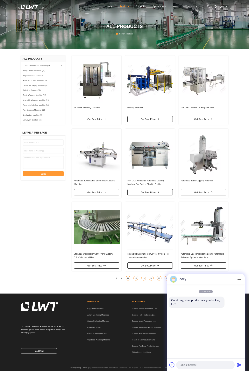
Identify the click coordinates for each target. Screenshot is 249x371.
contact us (191, 6)
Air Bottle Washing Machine (87, 107)
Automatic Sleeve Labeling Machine (197, 107)
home (110, 6)
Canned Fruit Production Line (144, 334)
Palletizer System (94, 327)
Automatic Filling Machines (98, 315)
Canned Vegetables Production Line (146, 327)
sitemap (86, 368)
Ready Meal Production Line (143, 340)
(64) (36, 66)
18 (136, 278)
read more (39, 351)
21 (159, 278)
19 (144, 278)
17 (128, 278)
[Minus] (239, 279)
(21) (32, 120)
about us (141, 6)
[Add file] (172, 364)
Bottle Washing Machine (97, 334)
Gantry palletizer (135, 107)
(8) (32, 115)
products (124, 6)
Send (43, 173)
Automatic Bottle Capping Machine (197, 180)
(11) (34, 95)
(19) (34, 110)
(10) (36, 100)
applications (159, 6)
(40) (33, 75)
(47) (35, 85)
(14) (36, 105)
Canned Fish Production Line (143, 315)
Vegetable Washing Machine (98, 340)
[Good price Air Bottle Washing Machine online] (97, 80)
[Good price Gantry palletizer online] (150, 80)
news (176, 6)
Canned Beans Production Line (144, 309)
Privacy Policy (75, 368)
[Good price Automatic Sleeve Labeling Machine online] (203, 80)
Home (121, 34)
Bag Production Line (95, 309)
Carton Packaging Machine (98, 321)
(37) (35, 80)
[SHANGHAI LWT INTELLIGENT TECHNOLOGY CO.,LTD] (30, 7)
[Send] (239, 364)
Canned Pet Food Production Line (145, 346)
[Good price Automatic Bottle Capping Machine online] (203, 154)
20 (151, 278)
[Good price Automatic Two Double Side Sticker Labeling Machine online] (97, 154)
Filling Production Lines (141, 352)
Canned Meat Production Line (144, 321)
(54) (34, 71)
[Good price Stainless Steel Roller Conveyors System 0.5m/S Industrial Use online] (97, 227)
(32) (32, 90)
